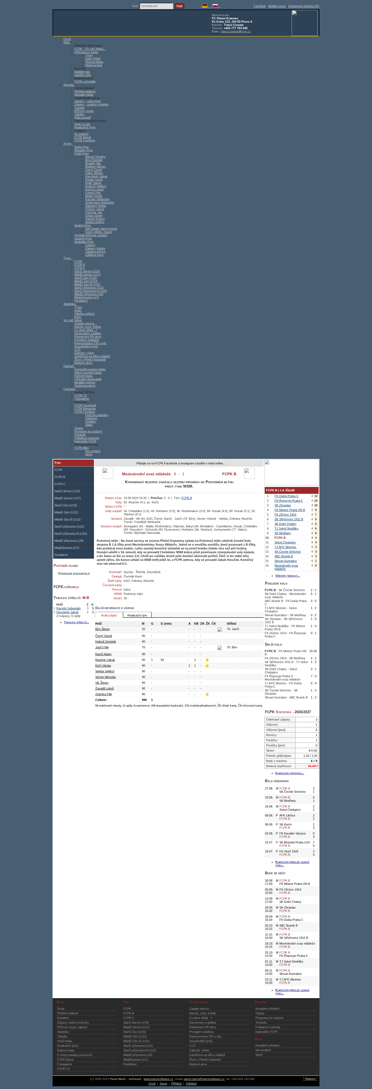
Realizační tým (137, 615)
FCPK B (79, 264)
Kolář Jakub (93, 182)
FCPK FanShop (84, 140)
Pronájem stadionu (86, 339)
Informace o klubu (86, 52)
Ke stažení (81, 133)
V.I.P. (77, 349)
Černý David (93, 169)
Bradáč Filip (93, 163)
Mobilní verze (277, 6)
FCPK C (79, 268)
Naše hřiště (92, 58)
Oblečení (91, 418)
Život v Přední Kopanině (90, 359)
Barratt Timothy (95, 156)
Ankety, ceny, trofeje (87, 326)
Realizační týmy (85, 127)
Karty (77, 317)
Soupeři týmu (83, 238)
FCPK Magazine (85, 408)
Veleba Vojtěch (94, 222)
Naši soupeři (82, 117)
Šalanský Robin (95, 205)
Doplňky (90, 421)
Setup (163, 1083)
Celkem (90, 245)
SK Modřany (283, 533)
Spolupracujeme (85, 385)
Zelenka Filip (103, 694)
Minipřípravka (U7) (86, 297)
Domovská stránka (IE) (303, 6)
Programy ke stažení (88, 431)
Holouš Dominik (105, 641)
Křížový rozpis (84, 111)
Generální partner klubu (90, 369)
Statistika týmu (84, 241)
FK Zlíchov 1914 (285, 514)
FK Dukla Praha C (286, 496)
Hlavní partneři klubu (88, 372)
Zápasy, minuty (95, 248)
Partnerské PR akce (87, 336)
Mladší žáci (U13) (86, 281)
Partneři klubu (83, 375)
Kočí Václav (103, 665)
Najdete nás (82, 71)
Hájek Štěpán (94, 173)
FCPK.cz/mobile (85, 81)
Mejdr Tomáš (93, 196)
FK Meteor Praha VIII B (290, 510)
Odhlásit (191, 1083)
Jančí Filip (102, 647)
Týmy (89, 55)
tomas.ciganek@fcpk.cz (235, 31)
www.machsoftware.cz (158, 1079)
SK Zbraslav (283, 505)
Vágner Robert (95, 218)
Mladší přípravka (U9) (88, 294)
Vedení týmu (82, 225)
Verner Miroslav (105, 677)
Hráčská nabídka (96, 415)
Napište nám (82, 75)
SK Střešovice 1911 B (289, 519)
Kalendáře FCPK (85, 441)
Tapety (78, 428)
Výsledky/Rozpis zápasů (90, 235)
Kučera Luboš (94, 189)
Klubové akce (83, 362)
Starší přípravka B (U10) (90, 290)
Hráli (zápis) (109, 615)
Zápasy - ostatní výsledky (91, 104)
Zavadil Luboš (104, 688)
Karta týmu (81, 147)
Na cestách (92, 451)
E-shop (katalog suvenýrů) (75, 1055)
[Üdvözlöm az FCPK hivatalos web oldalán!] (220, 6)
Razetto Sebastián (97, 199)
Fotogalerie (81, 398)
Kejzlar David (94, 179)
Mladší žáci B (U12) (87, 284)
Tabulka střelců (95, 251)
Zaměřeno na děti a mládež (92, 356)
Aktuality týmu (83, 150)
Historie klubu (94, 61)
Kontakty (63, 1018)
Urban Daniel (93, 215)
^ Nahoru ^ (310, 1078)
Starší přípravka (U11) (89, 287)
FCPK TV (80, 395)
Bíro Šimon (102, 629)
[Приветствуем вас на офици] (215, 6)
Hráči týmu (81, 153)
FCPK (78, 261)
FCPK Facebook (85, 405)
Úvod (60, 1008)
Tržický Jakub (94, 209)
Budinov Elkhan (95, 166)
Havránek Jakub (96, 176)
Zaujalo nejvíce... (85, 323)
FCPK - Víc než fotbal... (89, 48)
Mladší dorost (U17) (87, 274)
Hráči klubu (64, 1041)
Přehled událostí (85, 91)
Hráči (77, 310)
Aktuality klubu (83, 94)
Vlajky (89, 424)
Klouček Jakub (105, 659)
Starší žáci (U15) (85, 277)
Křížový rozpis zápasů (72, 1027)
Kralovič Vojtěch (95, 186)
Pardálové (81, 300)
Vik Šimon (101, 682)
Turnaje (79, 107)
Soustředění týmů (86, 346)
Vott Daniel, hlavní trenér (101, 228)
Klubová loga (93, 65)
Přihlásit (176, 1083)
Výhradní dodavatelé (88, 379)
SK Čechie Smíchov (288, 551)
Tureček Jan (93, 212)
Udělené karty (94, 254)
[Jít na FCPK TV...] (291, 484)
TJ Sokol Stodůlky (286, 528)
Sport (88, 454)
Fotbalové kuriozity (86, 438)
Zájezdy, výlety (84, 353)
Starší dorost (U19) (87, 271)
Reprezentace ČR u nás (90, 343)
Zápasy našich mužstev (73, 1022)
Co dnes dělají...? (85, 330)
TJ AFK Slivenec (285, 547)
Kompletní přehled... (268, 1008)
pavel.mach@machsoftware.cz (204, 1079)
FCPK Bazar (82, 137)
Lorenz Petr (93, 192)
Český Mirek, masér (98, 232)
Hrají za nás (82, 124)
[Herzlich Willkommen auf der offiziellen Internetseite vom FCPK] (205, 6)
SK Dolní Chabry (286, 523)
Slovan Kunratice (286, 560)
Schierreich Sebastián (99, 202)
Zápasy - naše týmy (87, 101)
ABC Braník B (284, 556)
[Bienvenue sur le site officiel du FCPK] (208, 6)
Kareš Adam (103, 654)
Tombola (80, 434)
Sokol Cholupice (285, 542)
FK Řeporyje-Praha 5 (289, 500)
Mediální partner (85, 382)
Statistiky (63, 1031)
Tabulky (79, 114)
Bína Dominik (94, 160)
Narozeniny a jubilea (87, 333)
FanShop (260, 6)
